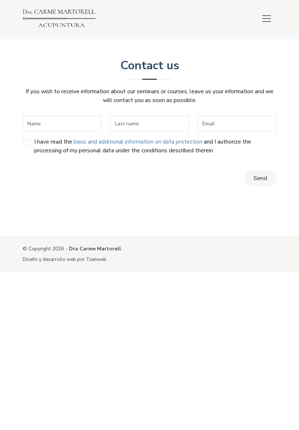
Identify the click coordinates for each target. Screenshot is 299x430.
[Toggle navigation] (266, 19)
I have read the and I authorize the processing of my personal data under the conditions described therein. (142, 146)
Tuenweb (96, 259)
